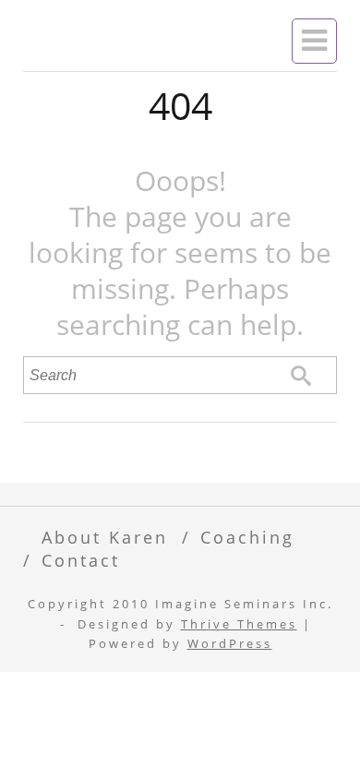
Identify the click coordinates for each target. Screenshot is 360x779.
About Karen (105, 536)
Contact (81, 559)
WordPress (229, 644)
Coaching (247, 536)
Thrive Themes (239, 624)
